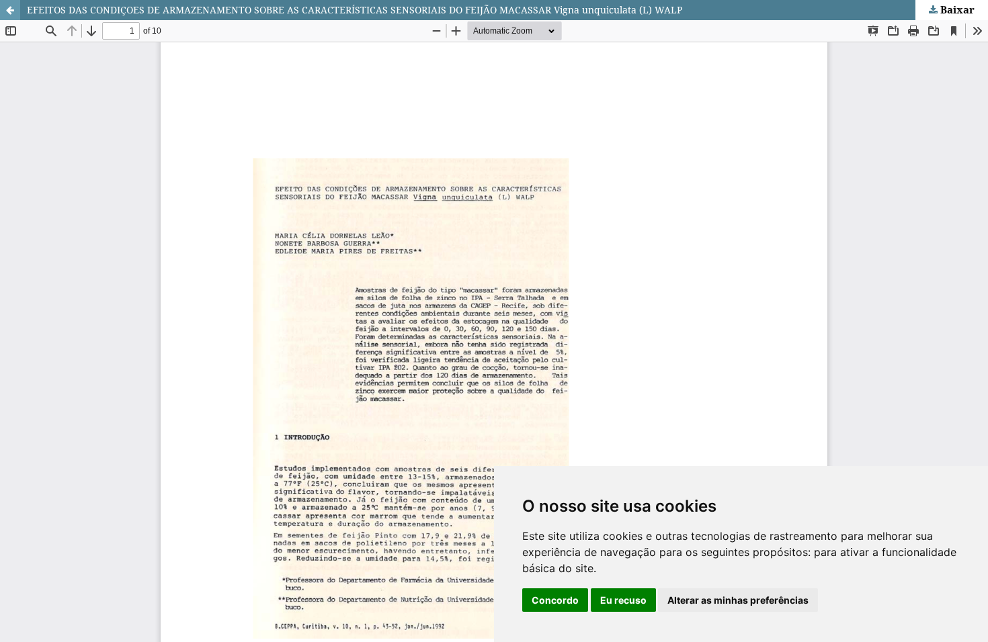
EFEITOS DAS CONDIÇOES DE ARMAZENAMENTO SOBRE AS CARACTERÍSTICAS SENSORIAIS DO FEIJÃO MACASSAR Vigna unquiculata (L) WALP (354, 9)
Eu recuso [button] (623, 600)
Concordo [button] (555, 600)
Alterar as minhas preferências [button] (738, 600)
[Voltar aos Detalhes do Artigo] (10, 10)
